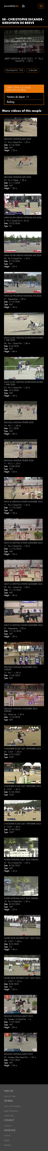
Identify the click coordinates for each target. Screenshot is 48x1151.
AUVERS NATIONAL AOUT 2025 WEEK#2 (21, 859)
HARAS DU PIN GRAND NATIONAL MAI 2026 (22, 217)
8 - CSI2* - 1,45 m (12, 789)
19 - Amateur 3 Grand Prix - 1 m (17, 1019)
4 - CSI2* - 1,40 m (12, 826)
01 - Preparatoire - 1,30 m (15, 299)
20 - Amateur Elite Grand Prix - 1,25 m (20, 1057)
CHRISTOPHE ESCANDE (18, 87)
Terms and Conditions (12, 1106)
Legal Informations (11, 1111)
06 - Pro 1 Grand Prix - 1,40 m (17, 343)
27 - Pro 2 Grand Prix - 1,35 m (17, 862)
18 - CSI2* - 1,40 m (13, 941)
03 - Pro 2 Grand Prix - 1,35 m (17, 387)
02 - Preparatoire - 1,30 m (15, 628)
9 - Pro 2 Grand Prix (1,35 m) (16, 220)
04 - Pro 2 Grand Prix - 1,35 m (17, 258)
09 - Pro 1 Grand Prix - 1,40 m (17, 587)
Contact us (8, 1125)
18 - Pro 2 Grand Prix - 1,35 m (17, 901)
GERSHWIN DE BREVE (16, 90)
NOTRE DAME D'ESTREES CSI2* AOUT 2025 (22, 938)
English (6, 1140)
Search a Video (10, 1096)
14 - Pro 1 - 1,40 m (12, 425)
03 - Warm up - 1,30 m (14, 714)
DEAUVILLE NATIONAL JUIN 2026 (17, 139)
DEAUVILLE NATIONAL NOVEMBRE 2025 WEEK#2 (20, 668)
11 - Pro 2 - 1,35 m (12, 463)
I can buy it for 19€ (24, 46)
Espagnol (7, 1145)
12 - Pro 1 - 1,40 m (12, 672)
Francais (7, 1135)
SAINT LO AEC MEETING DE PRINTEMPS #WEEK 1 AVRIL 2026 (23, 339)
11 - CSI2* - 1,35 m (13, 981)
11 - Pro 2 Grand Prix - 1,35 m (17, 505)
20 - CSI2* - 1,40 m (13, 751)
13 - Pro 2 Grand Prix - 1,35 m (17, 142)
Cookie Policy (9, 1115)
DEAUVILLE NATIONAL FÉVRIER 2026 (19, 422)
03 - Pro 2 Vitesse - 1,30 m (15, 180)
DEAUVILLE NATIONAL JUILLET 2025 (18, 1016)
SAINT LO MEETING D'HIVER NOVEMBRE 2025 (23, 501)
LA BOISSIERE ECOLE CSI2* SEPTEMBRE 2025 (22, 748)
